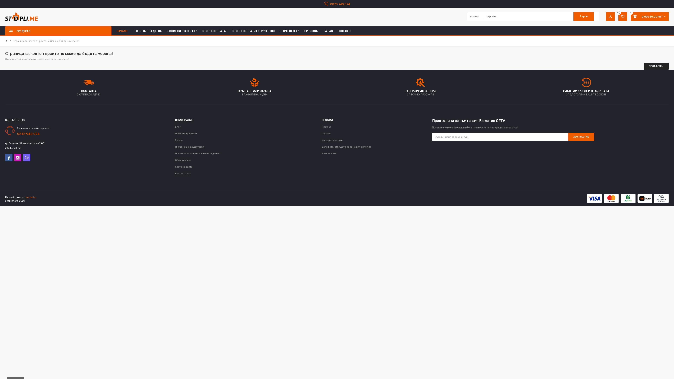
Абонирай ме (581, 137)
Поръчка (327, 133)
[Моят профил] (610, 16)
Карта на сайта (184, 166)
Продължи (656, 66)
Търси (584, 16)
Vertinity (31, 197)
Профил (326, 126)
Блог (177, 126)
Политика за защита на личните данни (197, 153)
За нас (179, 140)
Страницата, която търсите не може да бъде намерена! (46, 41)
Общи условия (183, 160)
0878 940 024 (340, 4)
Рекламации (329, 153)
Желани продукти (332, 140)
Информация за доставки (189, 146)
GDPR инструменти (186, 133)
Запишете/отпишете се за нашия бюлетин (346, 146)
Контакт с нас (183, 173)
